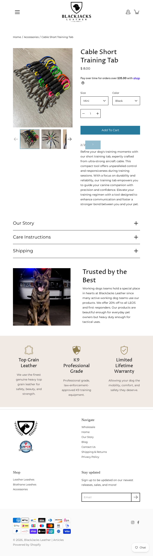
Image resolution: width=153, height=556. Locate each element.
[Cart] (137, 12)
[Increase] (98, 113)
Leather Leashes (23, 479)
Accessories (31, 37)
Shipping (23, 250)
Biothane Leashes (24, 484)
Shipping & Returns (94, 451)
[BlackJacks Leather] (76, 12)
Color (115, 92)
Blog (84, 441)
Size (83, 92)
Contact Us (88, 446)
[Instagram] (132, 522)
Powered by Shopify (27, 544)
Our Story (23, 223)
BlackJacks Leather (37, 540)
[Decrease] (83, 113)
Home (17, 37)
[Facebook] (138, 522)
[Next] (70, 139)
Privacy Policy (90, 456)
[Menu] (17, 12)
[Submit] (135, 497)
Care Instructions (32, 237)
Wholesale (88, 427)
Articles (58, 540)
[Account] (128, 12)
